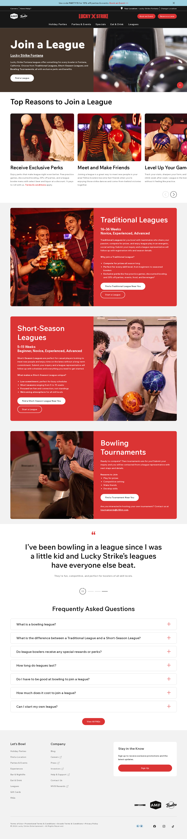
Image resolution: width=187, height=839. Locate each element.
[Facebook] (154, 826)
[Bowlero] (23, 16)
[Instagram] (163, 826)
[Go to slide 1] (91, 591)
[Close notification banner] (174, 3)
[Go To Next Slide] (173, 194)
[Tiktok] (173, 826)
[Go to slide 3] (105, 591)
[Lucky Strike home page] (93, 16)
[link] (146, 16)
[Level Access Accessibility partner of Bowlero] (139, 826)
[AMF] (14, 16)
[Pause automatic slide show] (82, 591)
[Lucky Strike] (140, 805)
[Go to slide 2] (98, 591)
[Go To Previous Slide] (165, 194)
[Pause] (180, 85)
